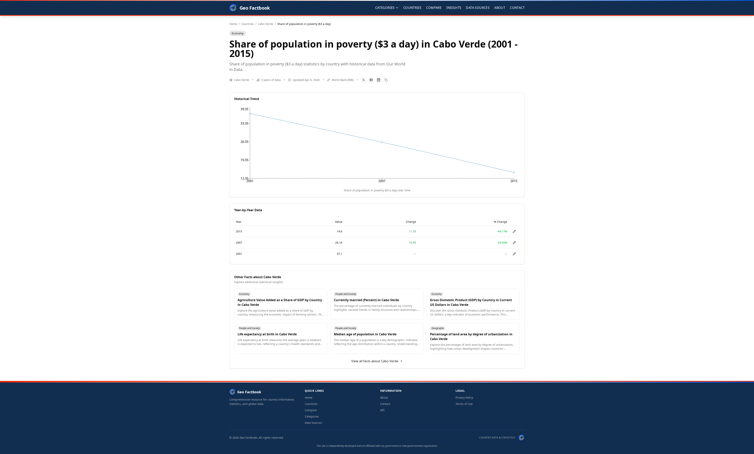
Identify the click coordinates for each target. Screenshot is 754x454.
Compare (434, 8)
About (499, 8)
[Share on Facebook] (371, 80)
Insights (453, 8)
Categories (312, 416)
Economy (237, 33)
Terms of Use (464, 404)
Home (308, 397)
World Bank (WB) (342, 80)
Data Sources (478, 8)
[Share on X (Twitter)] (364, 80)
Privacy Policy (464, 397)
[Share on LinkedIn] (379, 80)
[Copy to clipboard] (386, 80)
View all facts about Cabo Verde (374, 361)
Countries (412, 8)
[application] (377, 146)
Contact (517, 8)
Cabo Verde (241, 80)
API (382, 410)
